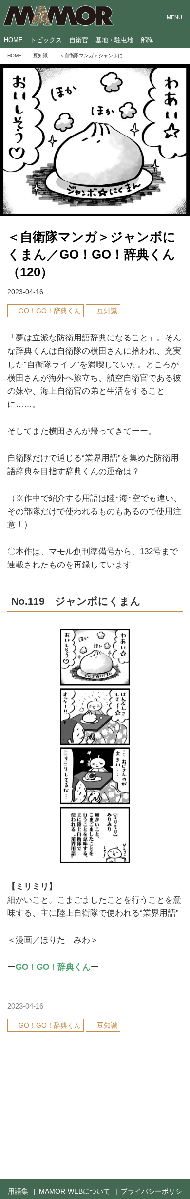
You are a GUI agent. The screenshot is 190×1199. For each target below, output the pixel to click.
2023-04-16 (25, 291)
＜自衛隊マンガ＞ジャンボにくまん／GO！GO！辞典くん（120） (91, 254)
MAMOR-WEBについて (74, 1191)
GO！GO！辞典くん (53, 967)
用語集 (18, 1191)
